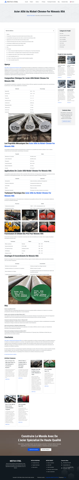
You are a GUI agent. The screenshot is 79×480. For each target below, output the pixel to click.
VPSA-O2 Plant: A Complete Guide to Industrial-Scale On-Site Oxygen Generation (23, 52)
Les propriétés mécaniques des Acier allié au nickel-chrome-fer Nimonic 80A (21, 37)
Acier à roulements (63, 41)
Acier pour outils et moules (64, 35)
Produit (31, 1)
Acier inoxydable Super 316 (13, 56)
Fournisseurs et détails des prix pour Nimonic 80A (16, 43)
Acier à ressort (62, 45)
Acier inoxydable (63, 39)
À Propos (43, 1)
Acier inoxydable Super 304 (13, 60)
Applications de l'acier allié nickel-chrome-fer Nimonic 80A (18, 39)
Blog (59, 1)
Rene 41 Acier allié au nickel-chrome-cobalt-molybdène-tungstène (20, 58)
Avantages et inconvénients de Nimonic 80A (15, 45)
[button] (53, 30)
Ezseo (65, 477)
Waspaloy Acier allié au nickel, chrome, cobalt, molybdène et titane (20, 54)
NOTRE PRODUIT (49, 460)
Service (37, 1)
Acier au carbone (63, 37)
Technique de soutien (51, 1)
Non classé (32, 15)
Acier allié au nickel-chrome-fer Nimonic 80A (13, 67)
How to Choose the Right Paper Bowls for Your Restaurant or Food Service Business (24, 50)
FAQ (7, 47)
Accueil (26, 1)
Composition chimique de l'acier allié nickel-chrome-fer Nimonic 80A (19, 36)
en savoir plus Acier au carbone (10, 354)
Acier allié (61, 33)
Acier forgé (62, 43)
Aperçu (8, 34)
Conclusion (9, 48)
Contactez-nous (65, 1)
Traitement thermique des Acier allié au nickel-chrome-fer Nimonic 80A (20, 41)
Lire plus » (7, 379)
